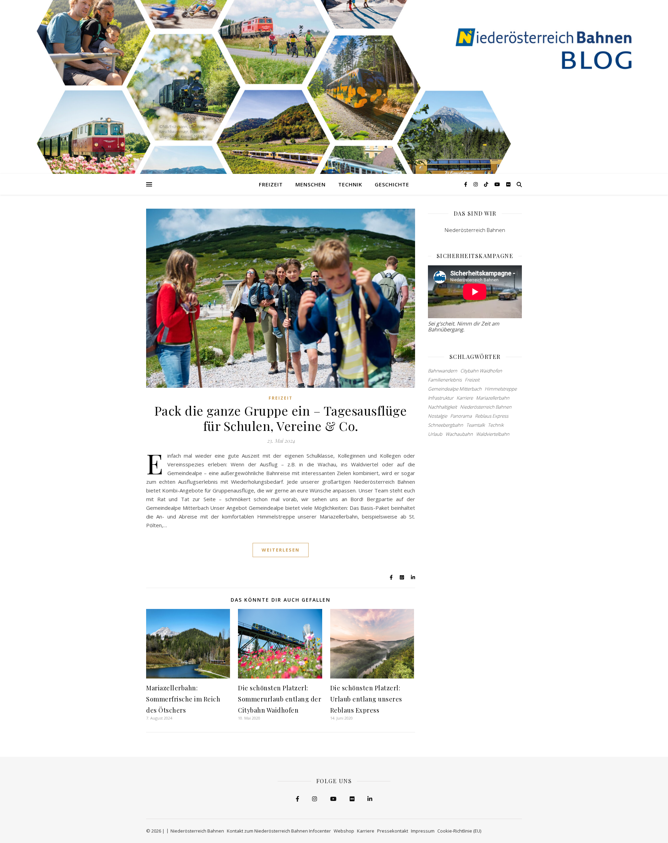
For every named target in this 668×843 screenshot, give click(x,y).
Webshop (344, 831)
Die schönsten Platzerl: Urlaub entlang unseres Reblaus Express (366, 699)
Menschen (310, 184)
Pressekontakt (392, 831)
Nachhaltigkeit (442, 407)
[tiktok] (487, 184)
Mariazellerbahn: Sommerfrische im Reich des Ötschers (183, 699)
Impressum (423, 831)
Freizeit (271, 184)
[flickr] (508, 184)
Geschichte (392, 184)
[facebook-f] (466, 184)
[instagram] (476, 184)
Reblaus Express (491, 416)
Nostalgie (437, 416)
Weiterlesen (281, 550)
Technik (350, 184)
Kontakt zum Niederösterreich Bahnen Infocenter (279, 831)
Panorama (461, 416)
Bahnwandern (442, 371)
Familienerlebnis (445, 380)
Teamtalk (475, 425)
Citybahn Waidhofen (481, 371)
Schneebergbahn (445, 425)
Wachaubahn (459, 434)
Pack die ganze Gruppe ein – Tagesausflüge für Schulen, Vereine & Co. (280, 418)
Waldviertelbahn (492, 434)
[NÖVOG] (334, 87)
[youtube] (497, 184)
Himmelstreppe (501, 389)
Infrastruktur (440, 398)
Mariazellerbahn (492, 398)
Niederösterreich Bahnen (475, 229)
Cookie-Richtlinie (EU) (459, 831)
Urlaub (435, 434)
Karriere (464, 398)
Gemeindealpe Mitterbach (455, 389)
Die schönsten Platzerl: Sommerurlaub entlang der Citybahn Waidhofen (279, 699)
